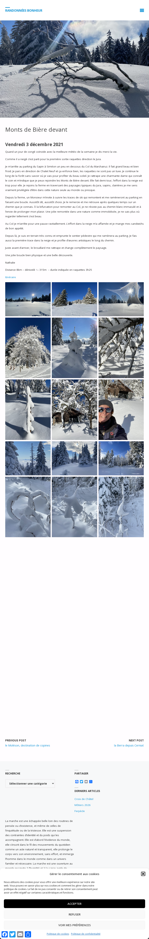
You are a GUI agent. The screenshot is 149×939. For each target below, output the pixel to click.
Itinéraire (10, 277)
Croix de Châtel (83, 799)
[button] (143, 874)
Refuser (75, 914)
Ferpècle (79, 811)
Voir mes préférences (74, 925)
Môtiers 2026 (82, 805)
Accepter (74, 904)
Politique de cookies (58, 933)
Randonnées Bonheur (23, 10)
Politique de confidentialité (85, 933)
